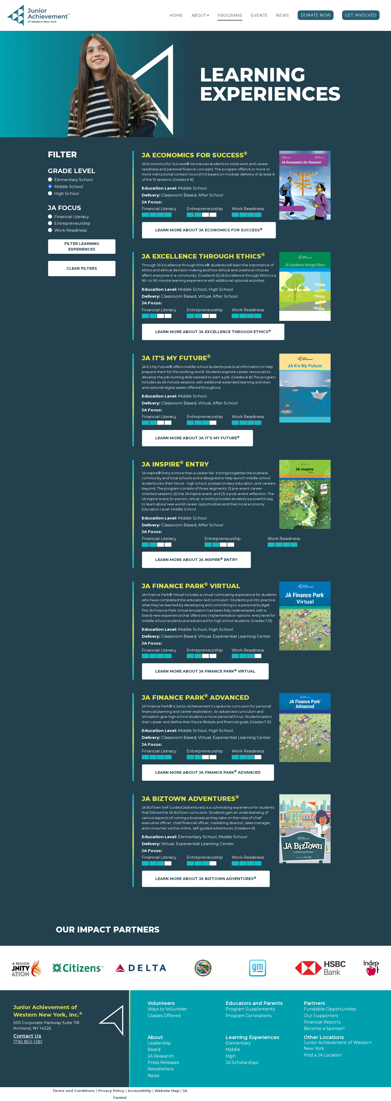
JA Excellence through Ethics (203, 256)
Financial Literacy (71, 216)
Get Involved (361, 15)
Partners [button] (314, 1003)
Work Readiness (70, 230)
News (282, 15)
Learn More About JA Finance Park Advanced (208, 772)
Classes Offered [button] (164, 1015)
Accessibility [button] (139, 1090)
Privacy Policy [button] (111, 1090)
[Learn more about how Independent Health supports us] (164, 968)
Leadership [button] (159, 1043)
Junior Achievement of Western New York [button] (338, 1045)
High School (66, 193)
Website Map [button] (167, 1090)
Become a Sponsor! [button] (324, 1028)
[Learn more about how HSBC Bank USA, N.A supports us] (101, 968)
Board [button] (154, 1049)
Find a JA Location (323, 1055)
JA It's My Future (176, 358)
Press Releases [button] (163, 1062)
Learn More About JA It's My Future (197, 437)
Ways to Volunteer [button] (167, 1009)
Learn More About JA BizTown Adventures (205, 878)
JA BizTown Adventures (190, 799)
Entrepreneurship (72, 223)
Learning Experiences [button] (252, 1037)
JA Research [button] (161, 1056)
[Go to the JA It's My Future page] (305, 389)
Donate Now (316, 15)
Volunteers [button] (161, 1003)
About (199, 15)
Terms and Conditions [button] (73, 1090)
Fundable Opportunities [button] (330, 1009)
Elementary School (73, 179)
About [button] (155, 1037)
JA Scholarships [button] (242, 1062)
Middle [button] (233, 1049)
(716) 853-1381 (27, 1041)
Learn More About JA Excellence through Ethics (213, 331)
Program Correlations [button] (248, 1015)
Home (176, 15)
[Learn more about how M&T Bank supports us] (226, 968)
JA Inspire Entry (175, 464)
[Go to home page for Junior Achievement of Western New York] (39, 16)
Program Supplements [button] (250, 1009)
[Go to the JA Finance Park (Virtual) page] (305, 617)
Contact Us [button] (27, 1036)
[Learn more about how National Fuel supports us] (289, 968)
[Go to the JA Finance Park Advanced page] (305, 729)
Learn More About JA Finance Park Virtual (205, 671)
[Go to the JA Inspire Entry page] (305, 495)
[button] (208, 15)
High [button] (231, 1056)
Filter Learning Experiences (81, 246)
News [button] (153, 1075)
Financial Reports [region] (322, 1022)
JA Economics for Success (194, 155)
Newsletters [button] (160, 1068)
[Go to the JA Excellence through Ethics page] (305, 288)
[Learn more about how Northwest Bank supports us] (352, 968)
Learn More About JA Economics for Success (209, 229)
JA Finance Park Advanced (195, 697)
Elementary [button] (238, 1043)
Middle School (68, 186)
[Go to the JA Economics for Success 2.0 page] (305, 186)
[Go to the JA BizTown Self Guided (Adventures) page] (305, 830)
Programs (230, 15)
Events (259, 15)
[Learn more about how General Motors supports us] (39, 968)
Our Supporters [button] (321, 1015)
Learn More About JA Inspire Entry (196, 559)
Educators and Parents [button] (254, 1003)
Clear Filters (81, 268)
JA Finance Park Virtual (191, 586)
